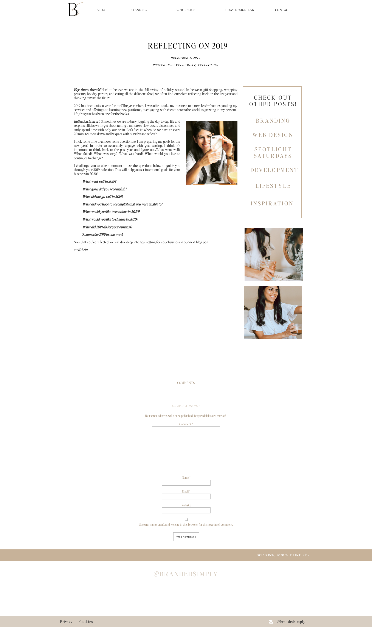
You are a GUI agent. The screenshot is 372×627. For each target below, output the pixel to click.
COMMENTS (186, 383)
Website (186, 505)
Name (186, 477)
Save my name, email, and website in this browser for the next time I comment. (186, 524)
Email (186, 491)
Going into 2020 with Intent (282, 555)
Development (183, 65)
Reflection (208, 65)
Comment (186, 424)
